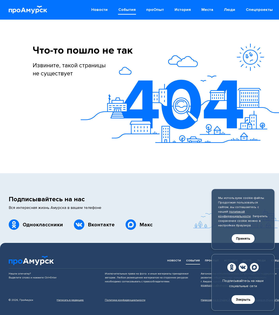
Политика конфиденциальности (125, 300)
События (193, 260)
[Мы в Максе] (254, 267)
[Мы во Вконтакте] (243, 267)
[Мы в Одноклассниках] (231, 267)
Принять (243, 238)
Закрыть (243, 299)
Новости (174, 260)
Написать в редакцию (70, 300)
